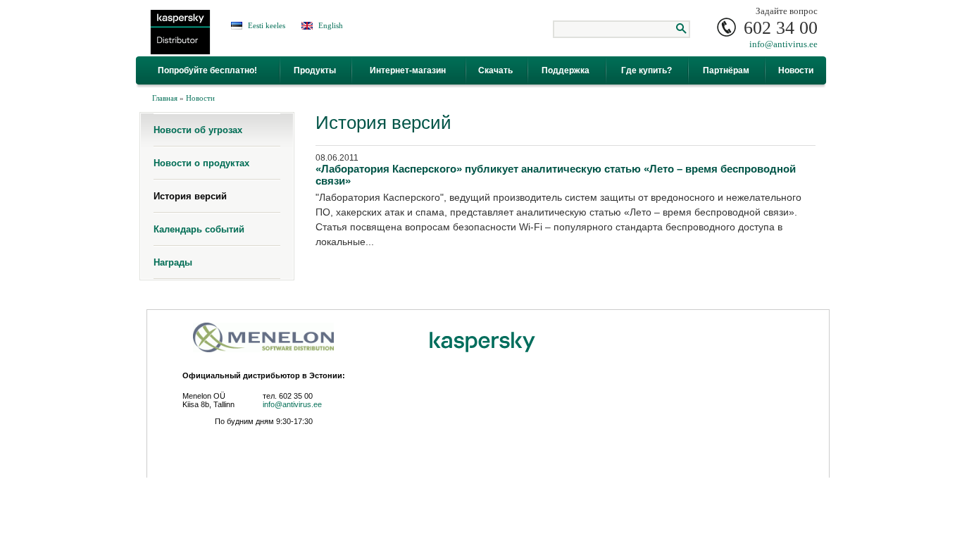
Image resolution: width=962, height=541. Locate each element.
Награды (173, 262)
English (330, 25)
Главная (164, 98)
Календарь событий (199, 229)
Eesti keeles (266, 25)
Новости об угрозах (198, 130)
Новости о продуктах (201, 163)
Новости (200, 98)
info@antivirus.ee (783, 44)
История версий (190, 196)
